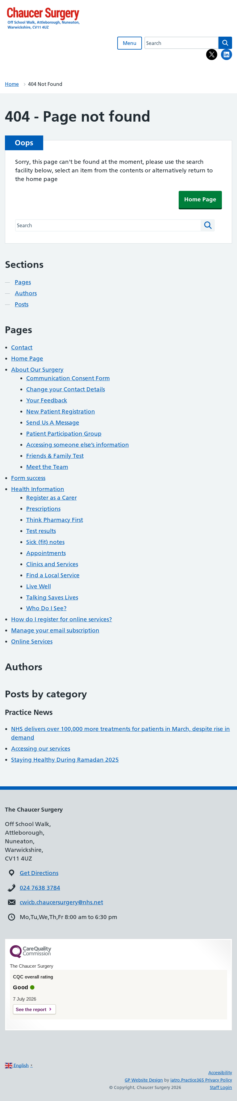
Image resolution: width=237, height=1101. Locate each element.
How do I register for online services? (61, 619)
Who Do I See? (46, 608)
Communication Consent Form (68, 378)
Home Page (200, 199)
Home (12, 84)
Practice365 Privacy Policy (206, 1080)
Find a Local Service (53, 575)
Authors (26, 293)
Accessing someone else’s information (77, 444)
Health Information (37, 489)
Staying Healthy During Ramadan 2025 (65, 759)
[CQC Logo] (30, 956)
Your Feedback (46, 400)
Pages (23, 282)
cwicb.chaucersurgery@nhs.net (61, 902)
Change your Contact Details (65, 389)
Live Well (38, 586)
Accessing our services (40, 748)
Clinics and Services (52, 564)
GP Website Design (144, 1080)
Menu (129, 43)
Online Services (31, 641)
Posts (21, 304)
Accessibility (220, 1072)
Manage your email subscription (55, 630)
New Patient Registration (60, 411)
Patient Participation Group (64, 433)
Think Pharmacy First (54, 519)
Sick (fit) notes (45, 542)
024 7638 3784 (40, 887)
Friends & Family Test (55, 455)
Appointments (46, 553)
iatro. (175, 1080)
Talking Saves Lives (52, 597)
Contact (21, 347)
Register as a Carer (51, 497)
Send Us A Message (52, 422)
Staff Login (221, 1087)
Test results (41, 530)
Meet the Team (47, 466)
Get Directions (39, 873)
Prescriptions (43, 508)
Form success (28, 478)
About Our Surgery (37, 369)
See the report (31, 1009)
